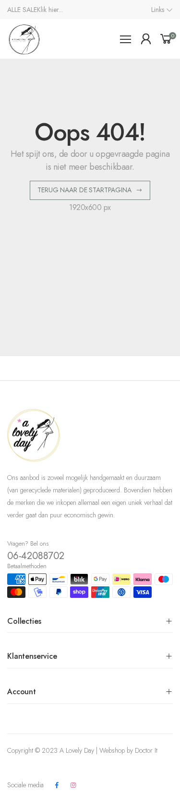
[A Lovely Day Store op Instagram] (73, 785)
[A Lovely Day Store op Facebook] (56, 785)
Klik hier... (50, 9)
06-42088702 (35, 556)
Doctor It (146, 750)
